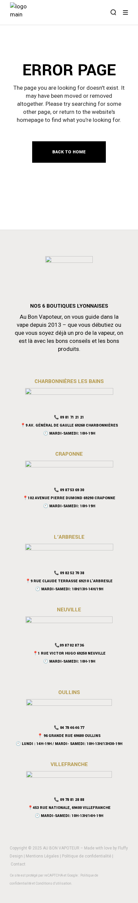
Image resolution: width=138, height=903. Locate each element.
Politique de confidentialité (86, 856)
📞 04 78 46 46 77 (69, 727)
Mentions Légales (42, 856)
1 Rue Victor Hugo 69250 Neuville (72, 653)
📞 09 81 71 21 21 (69, 417)
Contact (18, 864)
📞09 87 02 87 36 (69, 645)
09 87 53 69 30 (72, 490)
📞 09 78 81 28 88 (69, 799)
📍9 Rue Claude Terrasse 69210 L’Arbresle (69, 581)
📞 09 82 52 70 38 (69, 573)
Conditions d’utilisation (53, 883)
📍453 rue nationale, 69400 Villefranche (69, 807)
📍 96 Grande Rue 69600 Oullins (69, 735)
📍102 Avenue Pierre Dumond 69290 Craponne (69, 498)
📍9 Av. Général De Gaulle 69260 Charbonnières (69, 425)
